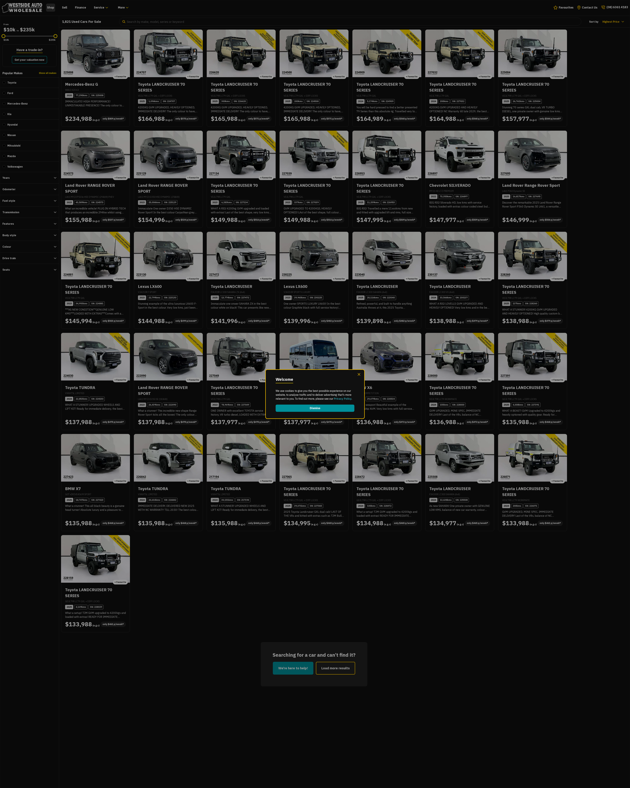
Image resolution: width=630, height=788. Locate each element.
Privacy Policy (343, 398)
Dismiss (315, 408)
